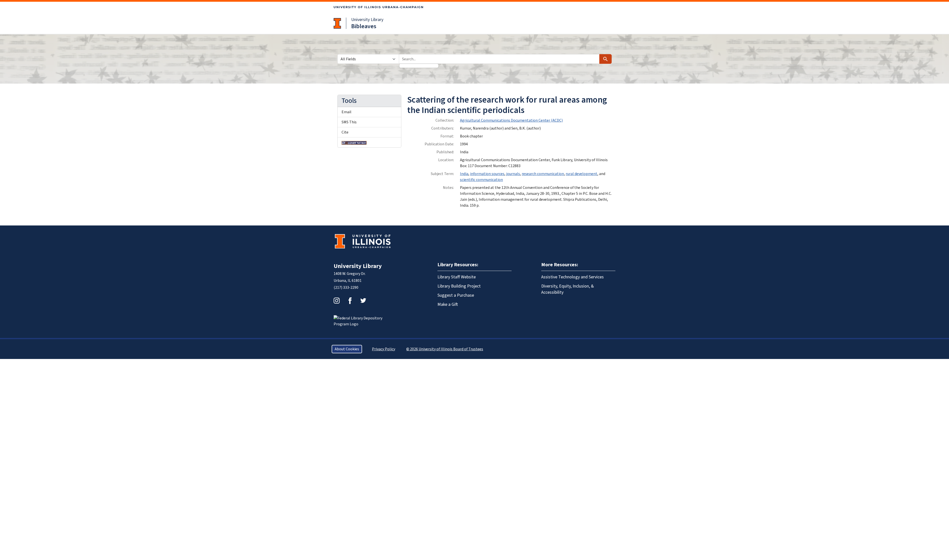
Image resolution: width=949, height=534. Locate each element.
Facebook (350, 301)
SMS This (349, 122)
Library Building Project (459, 286)
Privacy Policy (383, 349)
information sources (487, 174)
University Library (367, 20)
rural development (581, 174)
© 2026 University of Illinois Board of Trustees (444, 349)
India (464, 174)
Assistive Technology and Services (572, 277)
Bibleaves (363, 26)
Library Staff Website (456, 277)
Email (346, 112)
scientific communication (481, 179)
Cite (345, 132)
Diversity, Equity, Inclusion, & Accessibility (567, 289)
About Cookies (347, 349)
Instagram (337, 301)
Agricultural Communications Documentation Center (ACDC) (511, 120)
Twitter (363, 301)
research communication (543, 174)
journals (513, 174)
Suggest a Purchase (455, 295)
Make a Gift (447, 304)
